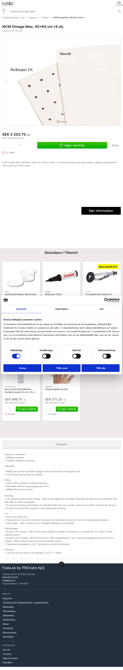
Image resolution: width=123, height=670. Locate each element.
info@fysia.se (8, 580)
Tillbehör (45, 17)
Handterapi (8, 636)
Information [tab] (61, 309)
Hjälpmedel (8, 615)
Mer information (101, 211)
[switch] (46, 356)
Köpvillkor (7, 662)
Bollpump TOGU (53, 294)
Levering (7, 654)
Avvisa (22, 368)
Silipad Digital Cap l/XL (56, 389)
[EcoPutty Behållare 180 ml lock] (21, 276)
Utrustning (8, 628)
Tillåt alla (100, 368)
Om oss (6, 649)
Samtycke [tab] (21, 309)
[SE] (8, 3)
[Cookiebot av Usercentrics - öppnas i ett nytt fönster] (106, 300)
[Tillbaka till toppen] (61, 564)
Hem (23, 17)
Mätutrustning (9, 632)
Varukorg (119, 5)
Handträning (9, 619)
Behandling (8, 607)
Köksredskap (9, 611)
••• (3, 13)
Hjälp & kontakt (10, 658)
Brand (6, 624)
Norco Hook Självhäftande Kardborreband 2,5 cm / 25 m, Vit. (20, 392)
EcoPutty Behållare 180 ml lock (20, 294)
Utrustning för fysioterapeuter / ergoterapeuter (26, 602)
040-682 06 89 (10, 577)
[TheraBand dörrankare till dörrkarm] (101, 276)
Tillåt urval (61, 368)
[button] (61, 81)
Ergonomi (33, 17)
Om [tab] (102, 309)
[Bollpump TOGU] (61, 276)
